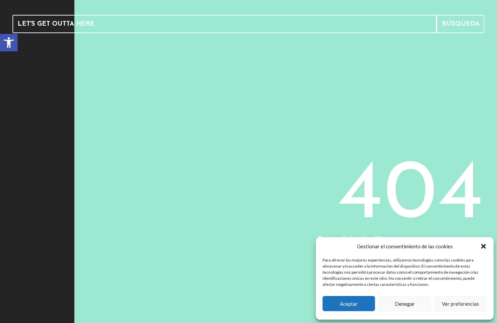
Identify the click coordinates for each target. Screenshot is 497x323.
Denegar (405, 304)
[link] (9, 42)
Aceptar (349, 304)
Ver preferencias (460, 304)
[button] (483, 246)
